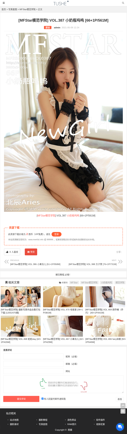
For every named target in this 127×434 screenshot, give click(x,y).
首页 (4, 9)
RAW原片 (72, 424)
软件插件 (100, 420)
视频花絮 (100, 424)
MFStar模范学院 (27, 9)
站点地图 (14, 420)
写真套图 (12, 9)
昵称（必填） (72, 356)
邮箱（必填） (72, 363)
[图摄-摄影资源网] (63, 4)
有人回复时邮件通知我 (55, 399)
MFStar (74, 282)
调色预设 (71, 420)
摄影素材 (14, 424)
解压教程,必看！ (63, 274)
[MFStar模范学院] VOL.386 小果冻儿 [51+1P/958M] (35, 262)
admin (57, 27)
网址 (68, 371)
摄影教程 (43, 420)
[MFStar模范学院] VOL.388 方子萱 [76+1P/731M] (93, 262)
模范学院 (120, 282)
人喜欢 (13, 252)
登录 (56, 234)
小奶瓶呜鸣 (73, 215)
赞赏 (32, 252)
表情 (120, 399)
